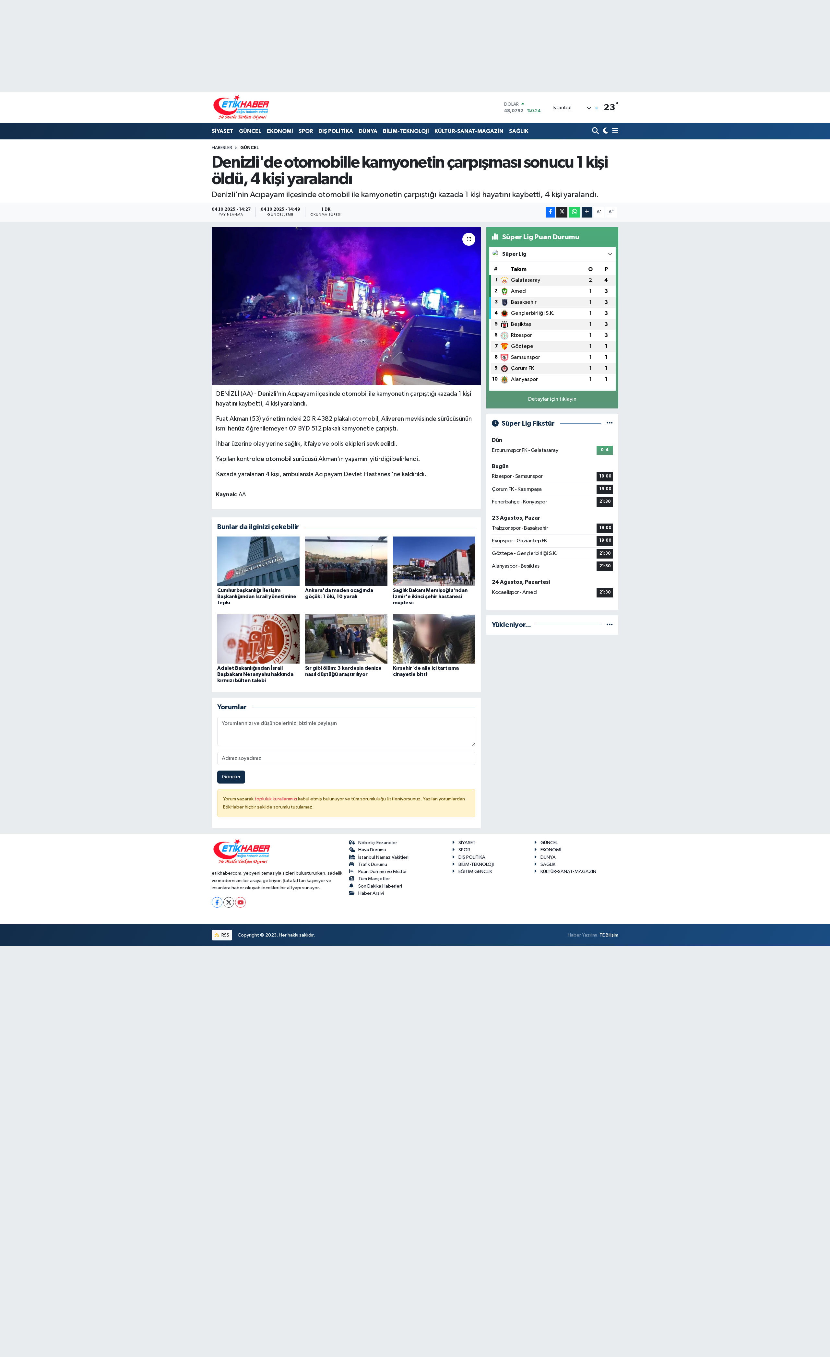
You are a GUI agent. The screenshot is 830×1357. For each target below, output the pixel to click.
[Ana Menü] (614, 131)
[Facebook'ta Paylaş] (550, 212)
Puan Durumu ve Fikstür (382, 871)
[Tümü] (610, 625)
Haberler (222, 148)
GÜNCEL (250, 131)
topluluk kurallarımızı (276, 798)
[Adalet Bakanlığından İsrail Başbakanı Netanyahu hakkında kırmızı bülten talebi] (258, 639)
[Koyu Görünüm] (605, 131)
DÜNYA (368, 131)
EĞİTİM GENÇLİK (475, 871)
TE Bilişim (608, 935)
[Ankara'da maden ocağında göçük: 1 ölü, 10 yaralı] (346, 561)
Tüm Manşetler (374, 878)
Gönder (231, 777)
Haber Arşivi (371, 893)
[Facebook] (217, 902)
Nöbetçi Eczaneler (377, 842)
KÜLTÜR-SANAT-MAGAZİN (469, 131)
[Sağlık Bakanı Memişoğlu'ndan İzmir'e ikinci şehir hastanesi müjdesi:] (434, 561)
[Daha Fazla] (587, 212)
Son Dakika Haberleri (380, 886)
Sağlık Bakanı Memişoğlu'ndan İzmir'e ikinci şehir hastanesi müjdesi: (430, 596)
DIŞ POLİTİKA (335, 131)
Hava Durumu (372, 849)
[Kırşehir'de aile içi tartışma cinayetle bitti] (434, 639)
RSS (224, 935)
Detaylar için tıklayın (552, 399)
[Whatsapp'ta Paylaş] (574, 212)
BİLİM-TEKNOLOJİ (406, 131)
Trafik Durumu (372, 864)
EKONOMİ (280, 131)
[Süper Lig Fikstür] (610, 423)
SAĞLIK (518, 131)
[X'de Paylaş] (561, 212)
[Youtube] (240, 902)
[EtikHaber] (241, 107)
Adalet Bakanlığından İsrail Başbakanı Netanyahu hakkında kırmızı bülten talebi (255, 674)
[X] (228, 902)
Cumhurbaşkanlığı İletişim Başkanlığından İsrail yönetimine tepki (256, 596)
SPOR (306, 131)
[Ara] (596, 131)
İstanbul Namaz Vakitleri (383, 857)
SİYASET (222, 131)
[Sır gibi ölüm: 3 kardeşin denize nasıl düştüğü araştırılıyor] (346, 639)
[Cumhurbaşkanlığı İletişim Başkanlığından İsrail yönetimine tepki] (258, 561)
